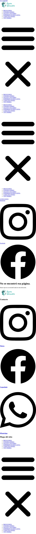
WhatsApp (3, 433)
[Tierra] (18, 342)
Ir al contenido (4, 0)
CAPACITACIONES (9, 16)
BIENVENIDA (7, 10)
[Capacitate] (18, 384)
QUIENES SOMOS (8, 12)
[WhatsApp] (18, 430)
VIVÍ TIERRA (7, 18)
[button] (18, 56)
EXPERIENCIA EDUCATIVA (11, 15)
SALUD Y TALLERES (9, 13)
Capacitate (3, 387)
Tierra (2, 346)
